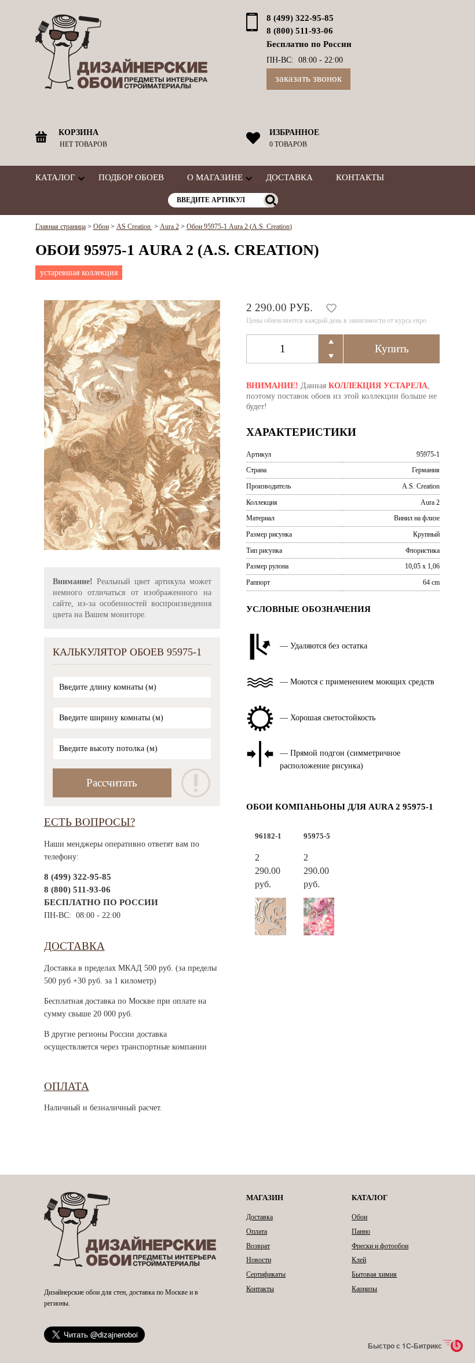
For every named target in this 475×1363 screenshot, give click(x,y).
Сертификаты (266, 1274)
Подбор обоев (131, 177)
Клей (359, 1260)
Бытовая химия (374, 1274)
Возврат (258, 1246)
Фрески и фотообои (380, 1246)
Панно (361, 1231)
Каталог (55, 177)
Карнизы (364, 1289)
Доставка (289, 177)
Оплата (66, 1086)
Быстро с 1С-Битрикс (405, 1345)
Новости (258, 1260)
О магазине (215, 177)
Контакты (360, 177)
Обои (359, 1217)
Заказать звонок (308, 78)
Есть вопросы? (89, 822)
